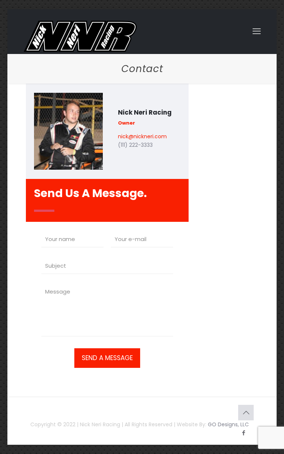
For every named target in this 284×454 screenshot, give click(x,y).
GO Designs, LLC (228, 424)
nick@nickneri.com (142, 136)
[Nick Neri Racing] (80, 36)
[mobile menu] (256, 31)
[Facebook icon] (243, 433)
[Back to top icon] (246, 412)
